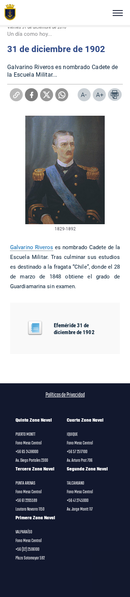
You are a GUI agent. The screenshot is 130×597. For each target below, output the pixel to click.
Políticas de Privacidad (65, 395)
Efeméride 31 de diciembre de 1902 (74, 328)
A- (84, 94)
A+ (100, 94)
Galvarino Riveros (31, 247)
